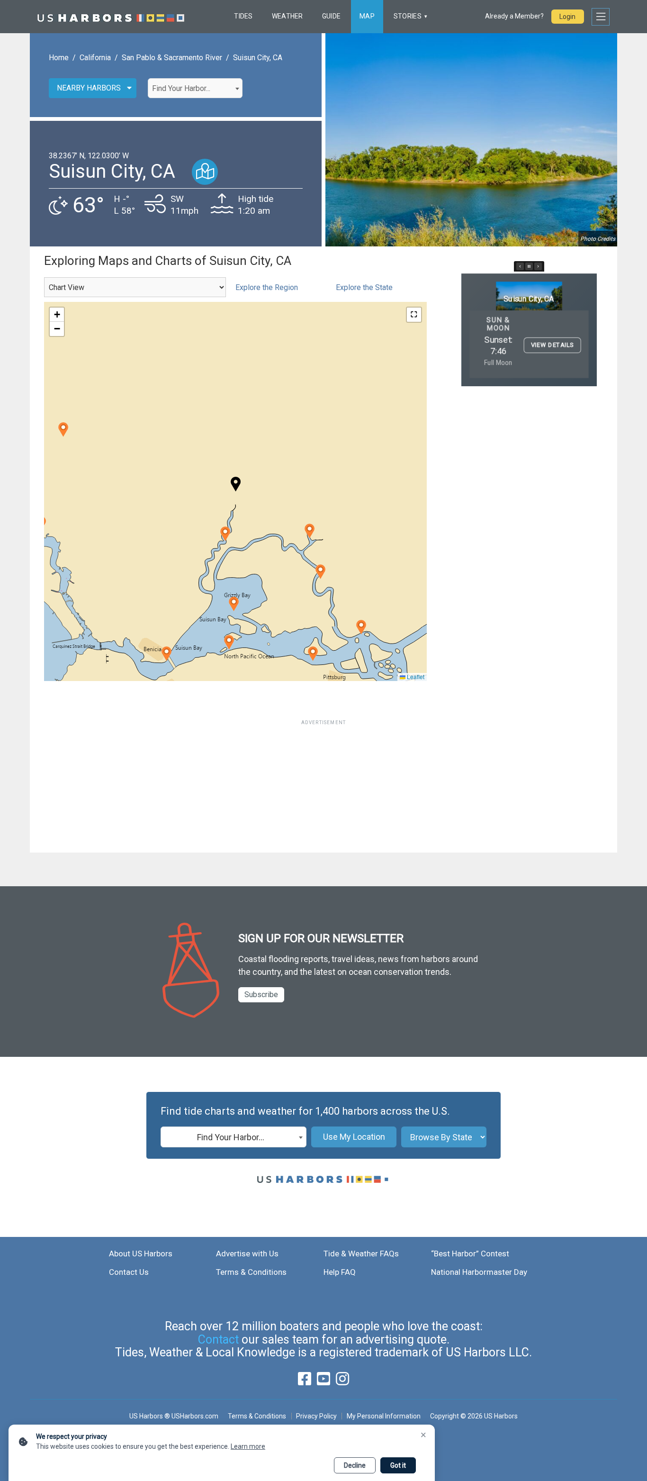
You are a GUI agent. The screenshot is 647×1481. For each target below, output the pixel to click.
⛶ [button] (414, 314)
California (95, 57)
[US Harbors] (110, 17)
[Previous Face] (520, 266)
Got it (398, 1465)
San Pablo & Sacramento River (172, 57)
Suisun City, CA (257, 57)
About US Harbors (140, 1253)
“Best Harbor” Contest (470, 1253)
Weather (287, 16)
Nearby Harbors (89, 87)
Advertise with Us (247, 1253)
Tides (243, 16)
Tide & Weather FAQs (361, 1253)
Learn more (248, 1446)
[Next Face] (538, 266)
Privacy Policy (316, 1416)
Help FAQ (340, 1272)
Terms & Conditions (251, 1272)
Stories (408, 16)
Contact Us (129, 1272)
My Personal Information (383, 1416)
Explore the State (364, 287)
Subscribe (261, 994)
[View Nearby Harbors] (205, 172)
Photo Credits (597, 239)
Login (567, 16)
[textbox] (195, 89)
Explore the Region (266, 287)
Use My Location (354, 1137)
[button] (225, 534)
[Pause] (529, 266)
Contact (218, 1339)
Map (367, 16)
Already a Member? (514, 16)
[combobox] (195, 88)
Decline (355, 1465)
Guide (331, 16)
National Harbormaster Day (479, 1272)
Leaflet (414, 676)
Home (59, 57)
